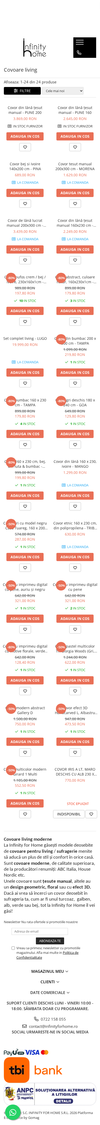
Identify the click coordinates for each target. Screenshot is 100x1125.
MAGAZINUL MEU (48, 971)
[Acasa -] (35, 48)
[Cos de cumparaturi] (78, 63)
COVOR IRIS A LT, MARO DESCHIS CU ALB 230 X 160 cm (75, 772)
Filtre (24, 90)
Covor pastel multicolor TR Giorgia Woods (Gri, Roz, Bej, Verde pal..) (75, 648)
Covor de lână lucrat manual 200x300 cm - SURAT (25, 223)
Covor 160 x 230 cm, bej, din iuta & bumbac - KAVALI (25, 464)
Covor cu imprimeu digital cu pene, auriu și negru (25, 587)
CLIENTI (48, 981)
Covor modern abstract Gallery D (25, 710)
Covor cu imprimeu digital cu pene (75, 587)
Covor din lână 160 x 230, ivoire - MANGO (75, 464)
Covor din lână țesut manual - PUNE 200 (25, 110)
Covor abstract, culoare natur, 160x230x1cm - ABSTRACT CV (75, 279)
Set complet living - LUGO (25, 338)
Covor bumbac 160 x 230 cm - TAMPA (25, 402)
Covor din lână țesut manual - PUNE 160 (75, 110)
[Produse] (80, 44)
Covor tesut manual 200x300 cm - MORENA (75, 166)
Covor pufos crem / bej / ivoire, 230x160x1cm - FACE (25, 279)
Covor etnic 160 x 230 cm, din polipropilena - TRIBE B (75, 525)
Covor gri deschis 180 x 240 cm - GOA (75, 402)
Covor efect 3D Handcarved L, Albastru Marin (75, 710)
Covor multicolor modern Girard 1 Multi (25, 772)
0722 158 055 (53, 1019)
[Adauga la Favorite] (25, 147)
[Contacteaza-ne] (79, 53)
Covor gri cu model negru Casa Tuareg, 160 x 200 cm (25, 525)
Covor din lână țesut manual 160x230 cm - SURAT (75, 223)
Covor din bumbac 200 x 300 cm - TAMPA (75, 341)
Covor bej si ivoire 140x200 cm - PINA (25, 166)
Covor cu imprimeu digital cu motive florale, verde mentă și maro (25, 648)
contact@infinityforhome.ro (53, 1026)
